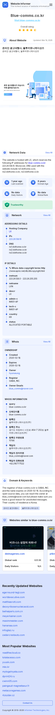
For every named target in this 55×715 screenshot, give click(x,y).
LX (10, 231)
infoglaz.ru (8, 630)
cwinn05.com (9, 681)
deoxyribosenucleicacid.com (18, 606)
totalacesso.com (11, 657)
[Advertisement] (27, 61)
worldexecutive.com (13, 597)
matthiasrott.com (11, 601)
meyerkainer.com (12, 616)
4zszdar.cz (8, 695)
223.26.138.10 (15, 239)
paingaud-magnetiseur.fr (15, 685)
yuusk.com (8, 662)
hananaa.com (9, 625)
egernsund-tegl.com (13, 592)
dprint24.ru (8, 676)
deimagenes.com (15, 553)
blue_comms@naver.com (21, 388)
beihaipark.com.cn (12, 611)
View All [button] (48, 152)
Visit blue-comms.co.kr (27, 20)
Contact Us (27, 703)
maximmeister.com (12, 620)
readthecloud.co (11, 652)
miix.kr (6, 666)
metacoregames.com (14, 690)
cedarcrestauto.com (13, 634)
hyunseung (14, 373)
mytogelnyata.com (12, 671)
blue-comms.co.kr (36, 163)
